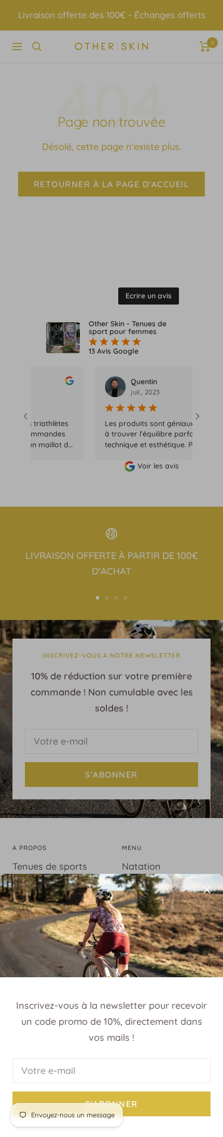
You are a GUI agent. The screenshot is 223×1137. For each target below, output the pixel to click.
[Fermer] (207, 889)
